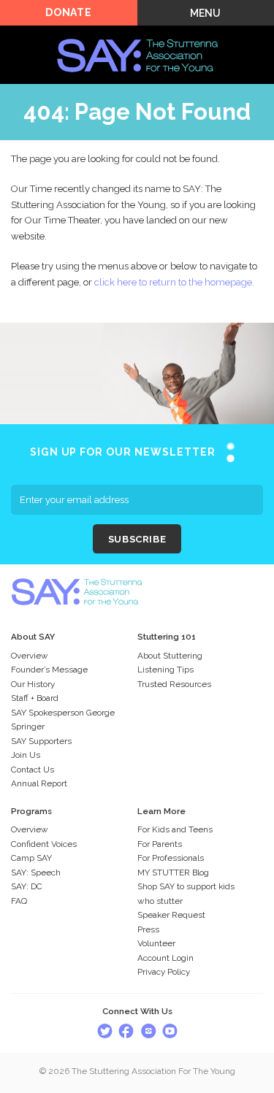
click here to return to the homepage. (174, 282)
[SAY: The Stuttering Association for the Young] (137, 33)
